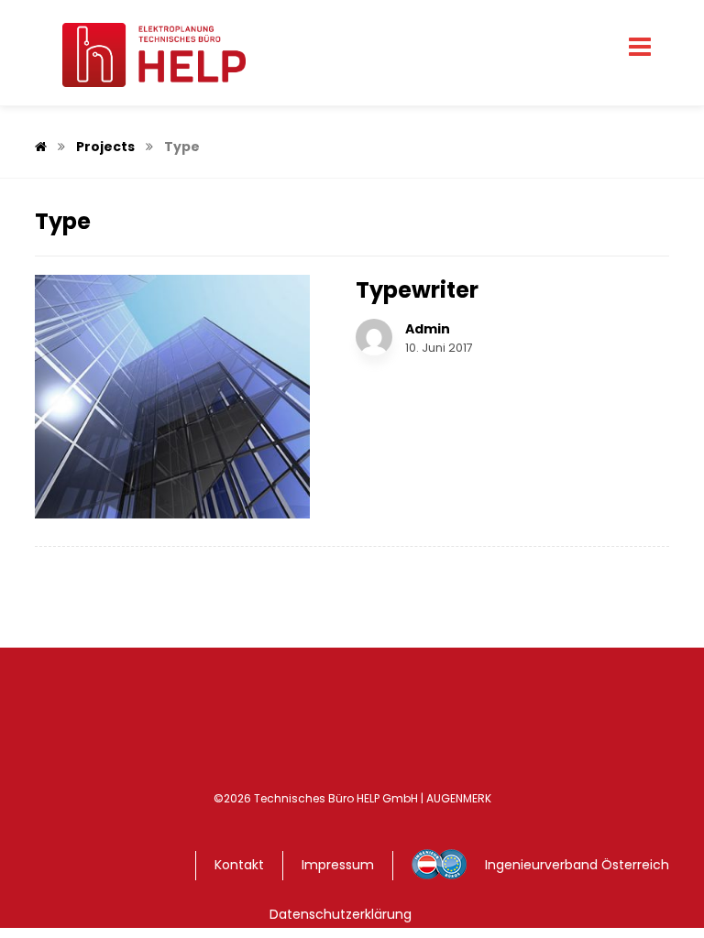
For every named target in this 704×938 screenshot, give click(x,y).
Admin (427, 328)
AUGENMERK (458, 798)
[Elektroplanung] (140, 55)
